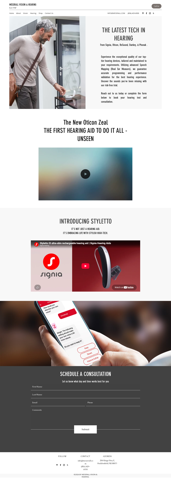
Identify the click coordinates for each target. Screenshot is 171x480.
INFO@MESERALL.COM (116, 13)
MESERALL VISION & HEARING (22, 4)
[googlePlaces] (143, 13)
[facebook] (146, 13)
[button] (129, 197)
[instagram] (150, 13)
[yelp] (153, 13)
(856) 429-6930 (133, 13)
